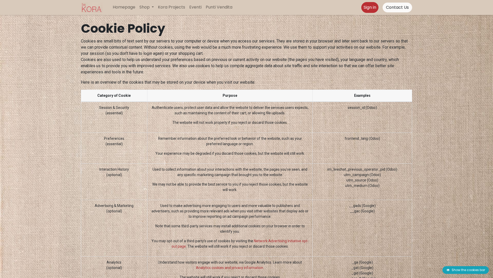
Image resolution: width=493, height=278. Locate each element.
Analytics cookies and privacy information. (230, 268)
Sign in (370, 7)
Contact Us (397, 7)
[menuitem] (124, 7)
